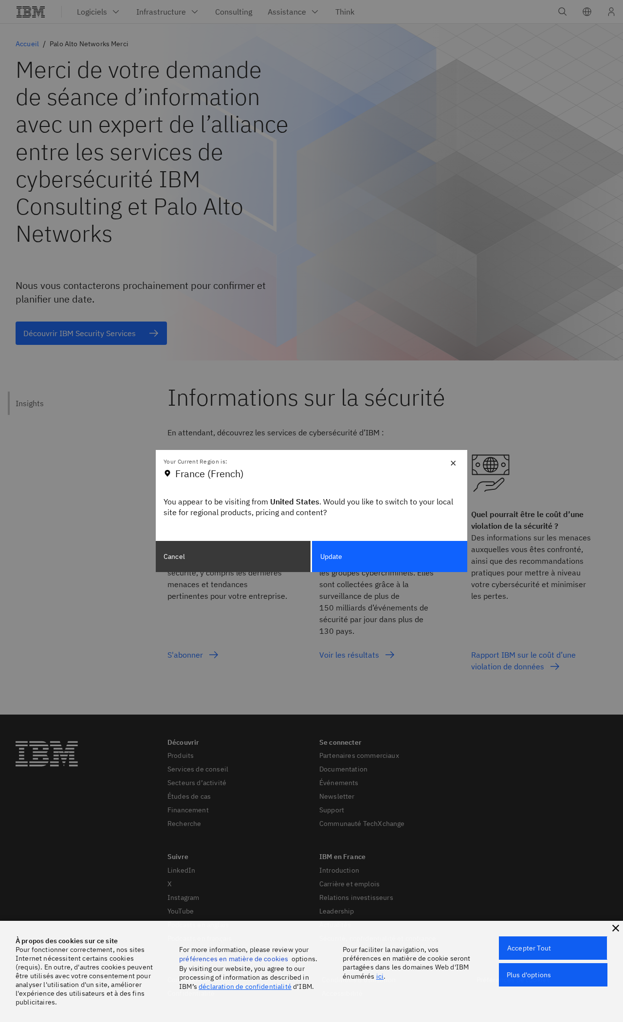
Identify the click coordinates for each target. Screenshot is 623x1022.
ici (380, 976)
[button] (615, 928)
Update (331, 556)
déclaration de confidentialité (245, 986)
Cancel (174, 556)
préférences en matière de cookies (233, 958)
